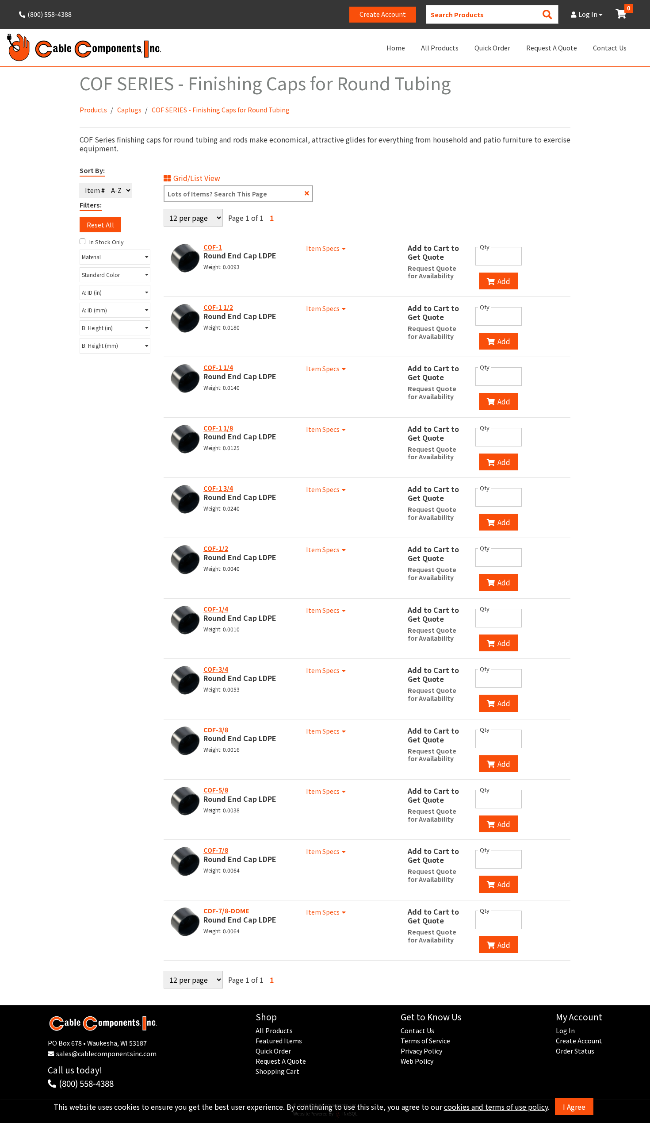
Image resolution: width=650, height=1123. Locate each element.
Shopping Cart (277, 1071)
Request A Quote (551, 47)
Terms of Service (425, 1040)
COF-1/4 (215, 608)
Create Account (382, 14)
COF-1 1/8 (218, 427)
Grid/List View (196, 178)
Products (93, 109)
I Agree (574, 1106)
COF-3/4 (215, 669)
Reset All (100, 224)
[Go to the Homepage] (84, 47)
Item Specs (323, 248)
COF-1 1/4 (218, 367)
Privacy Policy (421, 1050)
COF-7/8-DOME (226, 910)
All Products (440, 47)
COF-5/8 (215, 789)
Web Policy (417, 1061)
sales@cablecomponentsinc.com (106, 1053)
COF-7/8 (215, 850)
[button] (115, 257)
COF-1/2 (215, 548)
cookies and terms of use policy (496, 1106)
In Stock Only (106, 242)
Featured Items (279, 1040)
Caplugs (129, 109)
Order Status (575, 1050)
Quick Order (492, 47)
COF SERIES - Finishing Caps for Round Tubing (221, 109)
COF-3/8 (215, 729)
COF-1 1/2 (218, 307)
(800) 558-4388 (86, 1083)
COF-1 (212, 246)
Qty (484, 246)
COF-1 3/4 (218, 488)
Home (395, 47)
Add (503, 281)
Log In (588, 14)
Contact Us (610, 47)
